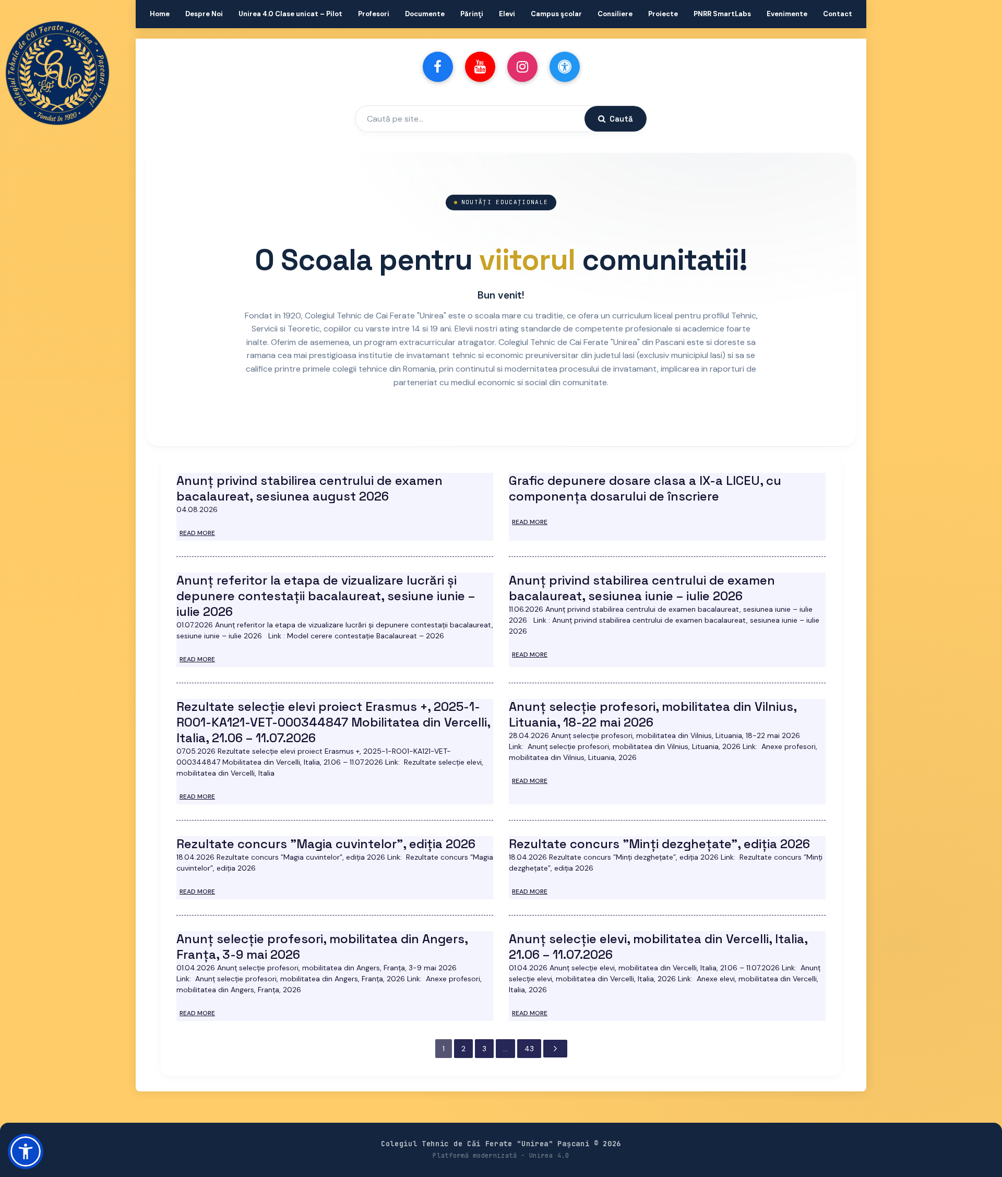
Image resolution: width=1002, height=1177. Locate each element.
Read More (197, 533)
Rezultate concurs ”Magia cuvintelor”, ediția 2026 (325, 844)
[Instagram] (522, 67)
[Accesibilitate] (565, 67)
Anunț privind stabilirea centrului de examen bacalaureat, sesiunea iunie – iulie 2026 (642, 588)
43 (529, 1048)
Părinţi (471, 13)
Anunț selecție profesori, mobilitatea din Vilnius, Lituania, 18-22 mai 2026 (652, 714)
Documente (425, 13)
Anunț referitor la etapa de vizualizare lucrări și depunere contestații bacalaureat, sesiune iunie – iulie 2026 (325, 596)
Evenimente (787, 13)
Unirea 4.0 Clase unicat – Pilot (290, 13)
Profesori (373, 13)
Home (160, 13)
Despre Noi (204, 13)
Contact (837, 13)
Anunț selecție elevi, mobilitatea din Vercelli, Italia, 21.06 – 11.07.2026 (658, 946)
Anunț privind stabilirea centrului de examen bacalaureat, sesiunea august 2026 (309, 488)
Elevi (507, 13)
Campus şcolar (556, 13)
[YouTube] (480, 67)
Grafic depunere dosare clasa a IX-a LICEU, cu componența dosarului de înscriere (645, 488)
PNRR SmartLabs (722, 13)
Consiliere (615, 13)
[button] (25, 1151)
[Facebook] (438, 67)
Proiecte (663, 13)
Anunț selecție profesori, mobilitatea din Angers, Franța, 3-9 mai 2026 (322, 946)
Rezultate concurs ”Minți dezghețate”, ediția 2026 (659, 844)
